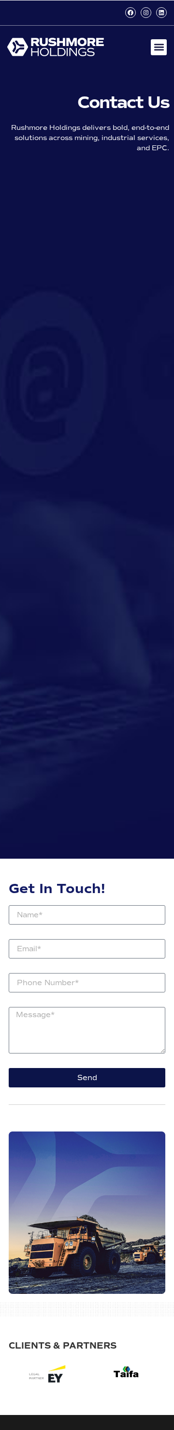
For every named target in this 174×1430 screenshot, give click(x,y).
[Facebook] (130, 12)
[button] (159, 47)
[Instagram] (146, 12)
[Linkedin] (161, 12)
